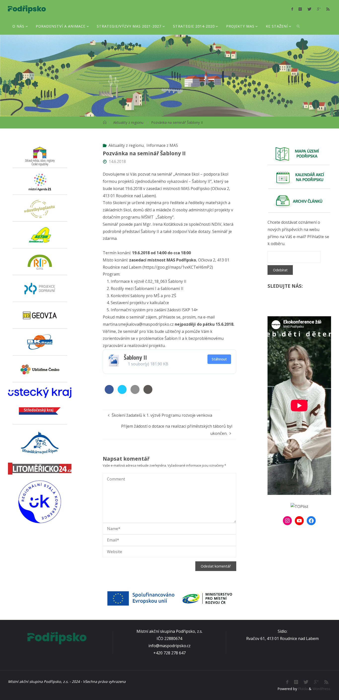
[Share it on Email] (135, 392)
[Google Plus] (318, 9)
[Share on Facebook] (109, 392)
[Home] (104, 122)
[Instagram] (300, 9)
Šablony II (135, 357)
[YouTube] (299, 520)
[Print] (147, 392)
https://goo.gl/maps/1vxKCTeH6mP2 (178, 267)
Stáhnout (219, 359)
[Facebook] (292, 9)
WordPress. (321, 688)
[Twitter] (309, 9)
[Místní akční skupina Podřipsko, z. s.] (27, 8)
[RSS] (327, 9)
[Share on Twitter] (122, 392)
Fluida (302, 688)
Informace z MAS (162, 145)
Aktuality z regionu (128, 122)
